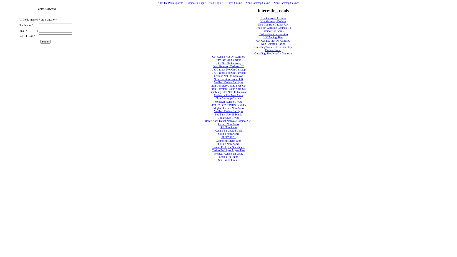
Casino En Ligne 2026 (228, 140)
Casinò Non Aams (228, 143)
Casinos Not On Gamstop (273, 34)
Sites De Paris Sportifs (170, 2)
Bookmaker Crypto (228, 117)
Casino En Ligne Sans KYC (228, 147)
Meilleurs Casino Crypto (228, 101)
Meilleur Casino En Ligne (228, 82)
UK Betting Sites (273, 37)
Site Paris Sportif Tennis (228, 114)
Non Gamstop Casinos (286, 2)
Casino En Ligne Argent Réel (228, 150)
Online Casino (273, 50)
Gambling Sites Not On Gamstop (273, 47)
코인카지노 (228, 137)
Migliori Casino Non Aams (228, 108)
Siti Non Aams (228, 127)
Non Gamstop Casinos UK (273, 24)
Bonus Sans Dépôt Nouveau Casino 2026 (228, 120)
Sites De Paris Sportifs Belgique (228, 104)
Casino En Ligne (228, 156)
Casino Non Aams (273, 30)
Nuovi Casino (234, 2)
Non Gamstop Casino (258, 2)
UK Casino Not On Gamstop (228, 56)
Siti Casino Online (228, 160)
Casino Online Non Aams (228, 95)
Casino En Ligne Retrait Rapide (205, 2)
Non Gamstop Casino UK (228, 79)
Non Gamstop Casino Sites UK (228, 85)
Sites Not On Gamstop (228, 59)
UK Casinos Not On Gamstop (273, 40)
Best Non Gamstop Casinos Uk (273, 27)
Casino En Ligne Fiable (228, 130)
